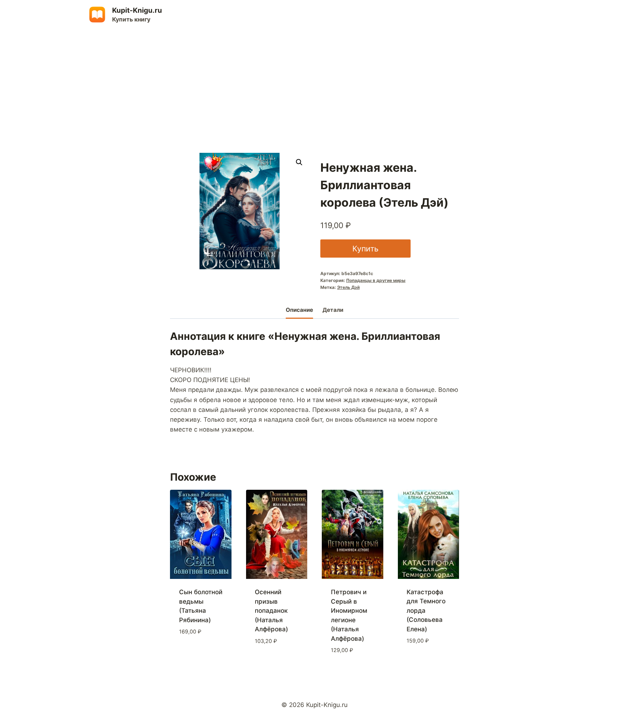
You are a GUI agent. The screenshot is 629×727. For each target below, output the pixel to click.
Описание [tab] (299, 309)
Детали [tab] (333, 309)
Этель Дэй (348, 287)
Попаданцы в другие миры (376, 280)
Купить (365, 248)
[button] (299, 162)
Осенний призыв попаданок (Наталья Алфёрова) (271, 610)
